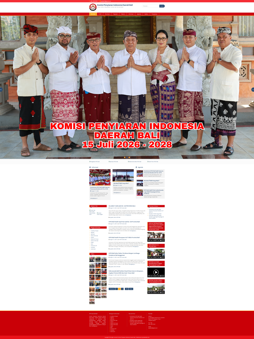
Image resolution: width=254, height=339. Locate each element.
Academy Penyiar (94, 230)
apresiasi (93, 234)
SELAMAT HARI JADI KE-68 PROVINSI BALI (122, 206)
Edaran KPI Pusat (94, 239)
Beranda (93, 14)
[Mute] (161, 240)
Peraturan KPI (94, 245)
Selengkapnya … (128, 215)
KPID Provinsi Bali (123, 208)
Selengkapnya (93, 198)
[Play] (149, 240)
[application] (156, 237)
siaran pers (93, 249)
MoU (92, 244)
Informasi (131, 14)
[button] (156, 237)
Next (131, 289)
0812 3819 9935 (94, 1)
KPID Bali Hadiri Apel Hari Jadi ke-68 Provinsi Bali (124, 222)
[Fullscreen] (163, 240)
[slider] (155, 240)
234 (127, 289)
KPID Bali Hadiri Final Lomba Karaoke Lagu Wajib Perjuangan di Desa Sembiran (154, 191)
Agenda (139, 14)
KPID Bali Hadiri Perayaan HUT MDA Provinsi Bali (124, 237)
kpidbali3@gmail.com (106, 1)
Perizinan (107, 14)
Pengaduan (154, 14)
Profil (100, 14)
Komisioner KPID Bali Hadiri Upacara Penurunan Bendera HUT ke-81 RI (156, 211)
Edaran (123, 14)
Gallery (146, 14)
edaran (92, 237)
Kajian (92, 242)
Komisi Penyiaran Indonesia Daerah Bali (115, 5)
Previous (112, 289)
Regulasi (115, 14)
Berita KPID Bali (117, 217)
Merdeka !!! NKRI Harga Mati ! (121, 183)
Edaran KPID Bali (94, 240)
